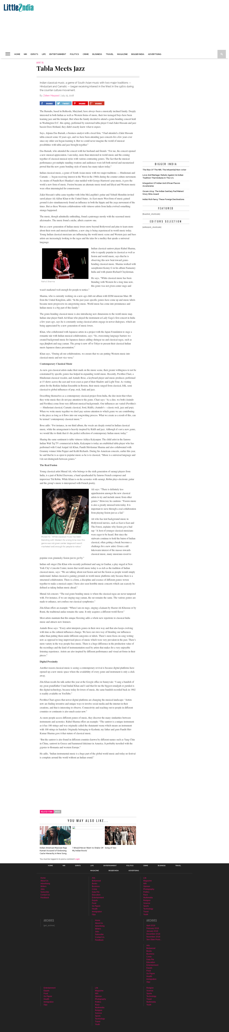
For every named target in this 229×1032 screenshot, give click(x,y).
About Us (44, 881)
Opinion (146, 886)
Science (146, 903)
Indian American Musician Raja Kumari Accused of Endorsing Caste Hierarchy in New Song (53, 851)
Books (94, 883)
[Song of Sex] (120, 844)
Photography (148, 889)
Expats (34, 54)
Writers (43, 886)
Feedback (45, 898)
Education (96, 895)
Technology (148, 909)
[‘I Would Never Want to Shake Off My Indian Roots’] (87, 828)
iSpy (94, 914)
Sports (146, 906)
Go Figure (96, 906)
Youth (145, 914)
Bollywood (96, 881)
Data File (96, 892)
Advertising (154, 54)
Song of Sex (110, 848)
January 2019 (152, 931)
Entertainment (57, 54)
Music (57, 811)
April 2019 (150, 925)
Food (94, 903)
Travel (109, 54)
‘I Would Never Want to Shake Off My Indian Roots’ (87, 849)
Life (44, 54)
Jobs (43, 889)
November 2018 (153, 937)
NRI (25, 54)
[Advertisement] (96, 25)
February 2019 (152, 928)
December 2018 (153, 934)
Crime (86, 54)
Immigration (97, 912)
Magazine (122, 54)
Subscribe (45, 892)
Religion (146, 900)
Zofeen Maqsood (51, 95)
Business (97, 54)
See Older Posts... (154, 939)
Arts (93, 878)
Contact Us (45, 895)
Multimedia (148, 898)
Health (95, 909)
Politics (74, 54)
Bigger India (137, 54)
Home (17, 54)
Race (145, 895)
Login (77, 859)
